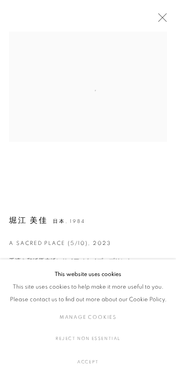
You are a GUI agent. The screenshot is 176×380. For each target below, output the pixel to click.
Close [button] (160, 20)
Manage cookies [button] (88, 317)
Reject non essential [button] (88, 338)
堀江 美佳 (28, 220)
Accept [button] (88, 362)
